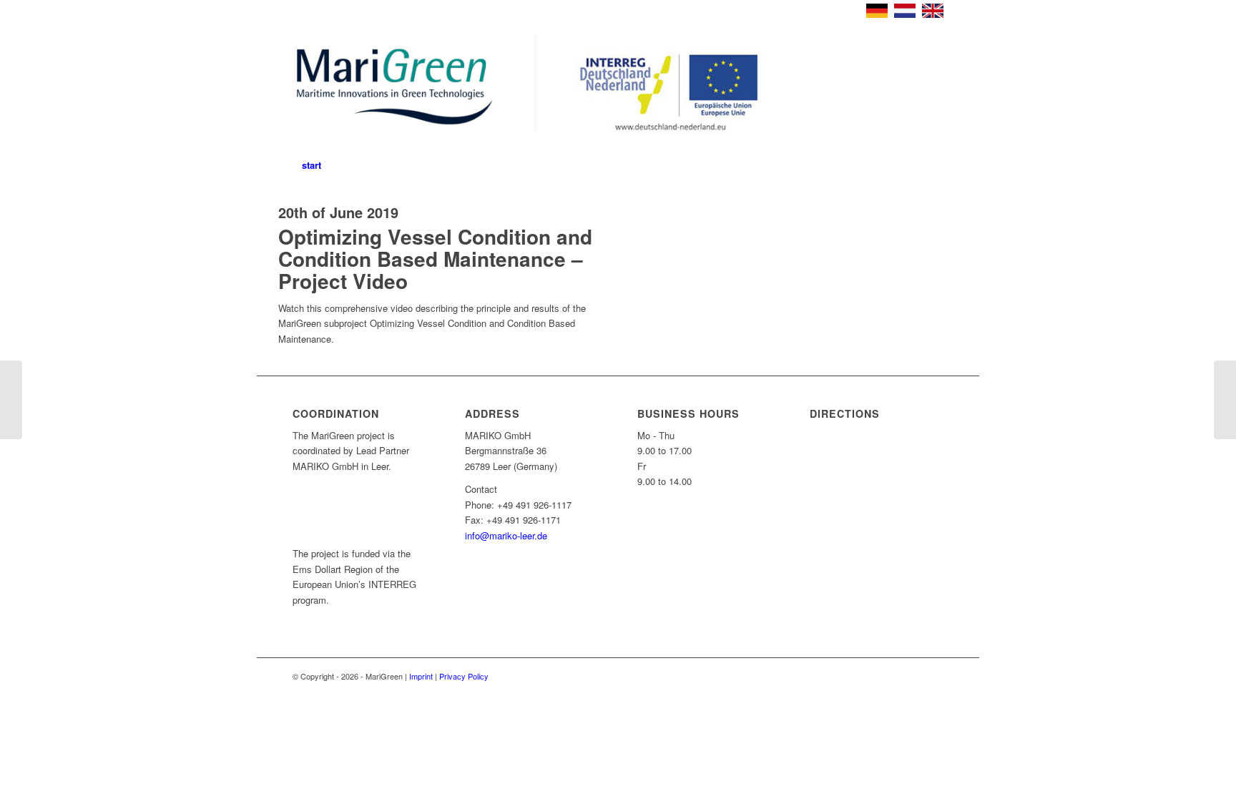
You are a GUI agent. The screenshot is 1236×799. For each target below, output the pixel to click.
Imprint (421, 676)
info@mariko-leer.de (506, 535)
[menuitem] (311, 165)
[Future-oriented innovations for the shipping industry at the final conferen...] (11, 400)
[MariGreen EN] (537, 86)
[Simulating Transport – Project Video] (1225, 400)
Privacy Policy (464, 676)
